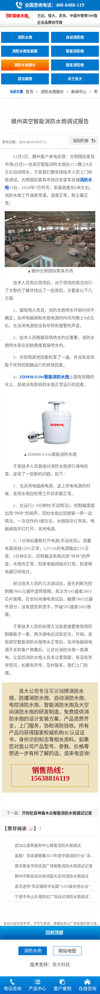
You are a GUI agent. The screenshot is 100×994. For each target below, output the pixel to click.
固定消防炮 (75, 65)
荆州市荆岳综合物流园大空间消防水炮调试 (52, 876)
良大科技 (61, 964)
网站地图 (67, 951)
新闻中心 (79, 92)
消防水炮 (25, 37)
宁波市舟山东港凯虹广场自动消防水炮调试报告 (55, 897)
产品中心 (37, 988)
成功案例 (25, 79)
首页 (29, 92)
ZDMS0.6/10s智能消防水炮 (44, 377)
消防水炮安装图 (25, 51)
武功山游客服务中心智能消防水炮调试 (48, 845)
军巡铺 (56, 691)
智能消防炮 (75, 51)
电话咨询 (12, 988)
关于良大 (75, 79)
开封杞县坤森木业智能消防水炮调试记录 (57, 813)
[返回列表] (83, 144)
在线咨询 (87, 988)
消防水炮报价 (25, 65)
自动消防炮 (75, 37)
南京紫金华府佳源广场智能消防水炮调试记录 (53, 866)
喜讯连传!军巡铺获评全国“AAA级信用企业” (52, 886)
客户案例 (62, 988)
